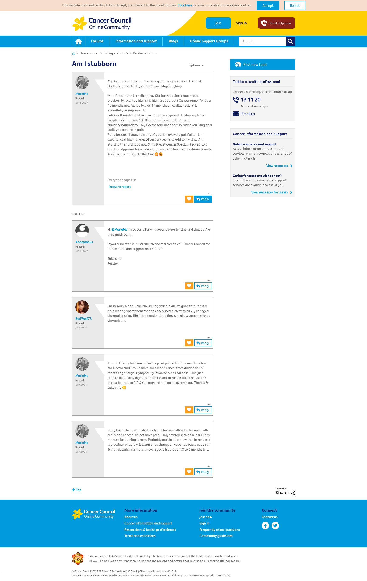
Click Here (185, 5)
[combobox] (267, 41)
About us (131, 517)
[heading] (122, 180)
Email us (248, 113)
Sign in (241, 22)
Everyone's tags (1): (122, 180)
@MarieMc (119, 229)
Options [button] (194, 65)
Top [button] (78, 490)
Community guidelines (216, 536)
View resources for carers (269, 192)
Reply (205, 199)
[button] (268, 5)
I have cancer (89, 53)
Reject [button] (295, 5)
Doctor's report (120, 186)
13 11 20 (251, 100)
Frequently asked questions (220, 529)
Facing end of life (115, 53)
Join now (206, 517)
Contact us (270, 517)
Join (218, 22)
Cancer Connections (73, 53)
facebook (265, 525)
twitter (275, 525)
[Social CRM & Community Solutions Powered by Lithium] (285, 491)
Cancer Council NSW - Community (101, 23)
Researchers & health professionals (150, 529)
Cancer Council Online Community (98, 514)
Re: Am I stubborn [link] (146, 53)
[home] (78, 41)
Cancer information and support (148, 523)
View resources (277, 165)
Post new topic (255, 64)
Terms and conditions (140, 536)
